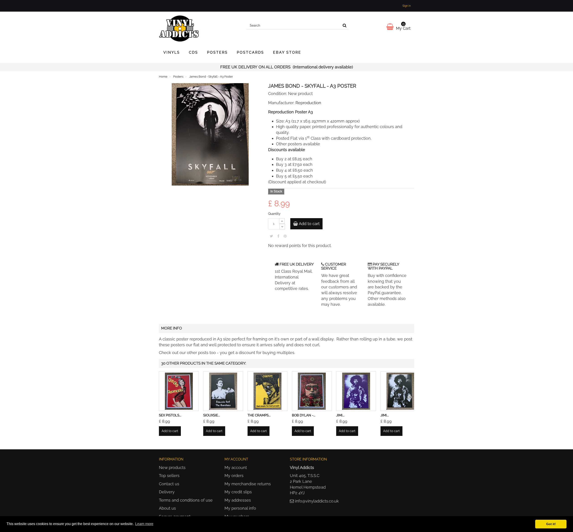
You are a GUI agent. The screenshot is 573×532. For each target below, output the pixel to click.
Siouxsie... (211, 415)
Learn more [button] (144, 524)
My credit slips (238, 492)
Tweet (271, 236)
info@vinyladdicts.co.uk (317, 501)
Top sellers (169, 475)
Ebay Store (287, 52)
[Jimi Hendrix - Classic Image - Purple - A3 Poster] (356, 391)
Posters (217, 52)
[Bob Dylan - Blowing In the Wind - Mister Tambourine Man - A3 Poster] (312, 391)
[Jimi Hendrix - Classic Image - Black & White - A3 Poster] (400, 391)
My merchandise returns (247, 483)
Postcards (250, 52)
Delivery (167, 492)
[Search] (344, 25)
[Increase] (282, 221)
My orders (234, 475)
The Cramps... (259, 415)
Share (278, 236)
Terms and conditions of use (186, 500)
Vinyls (171, 52)
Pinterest (285, 236)
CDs (193, 52)
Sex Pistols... (170, 415)
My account (235, 467)
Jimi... (340, 415)
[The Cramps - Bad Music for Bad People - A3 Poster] (267, 391)
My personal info (240, 508)
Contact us (169, 483)
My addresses (237, 500)
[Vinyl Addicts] (199, 28)
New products (172, 467)
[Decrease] (282, 226)
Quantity (274, 213)
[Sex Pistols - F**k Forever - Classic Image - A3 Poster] (179, 391)
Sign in (406, 5)
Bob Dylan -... (303, 415)
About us (167, 508)
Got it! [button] (551, 524)
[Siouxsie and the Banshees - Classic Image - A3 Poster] (223, 391)
